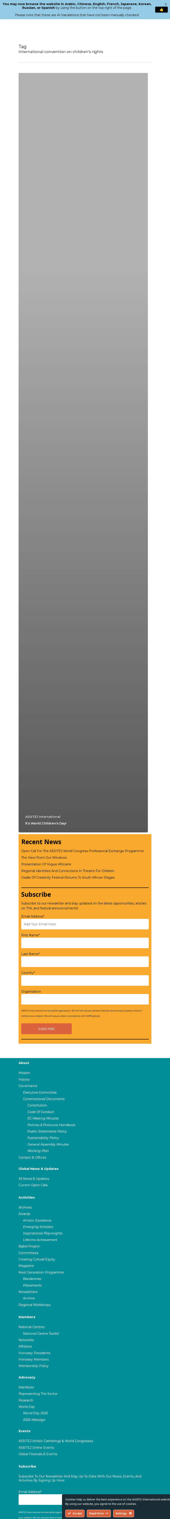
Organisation (31, 992)
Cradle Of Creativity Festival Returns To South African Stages (68, 877)
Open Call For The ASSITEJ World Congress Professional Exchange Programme (82, 851)
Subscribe (27, 1466)
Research (26, 1400)
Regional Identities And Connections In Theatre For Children (67, 871)
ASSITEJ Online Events (36, 1448)
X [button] (166, 4)
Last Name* (30, 954)
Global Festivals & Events (38, 1454)
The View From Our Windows (44, 858)
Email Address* (32, 916)
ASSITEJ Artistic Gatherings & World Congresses (56, 1441)
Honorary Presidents (34, 1353)
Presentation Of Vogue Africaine (46, 864)
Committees (28, 1253)
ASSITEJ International (42, 817)
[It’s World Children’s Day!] (83, 452)
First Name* (30, 935)
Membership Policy (33, 1366)
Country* (28, 973)
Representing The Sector (38, 1394)
